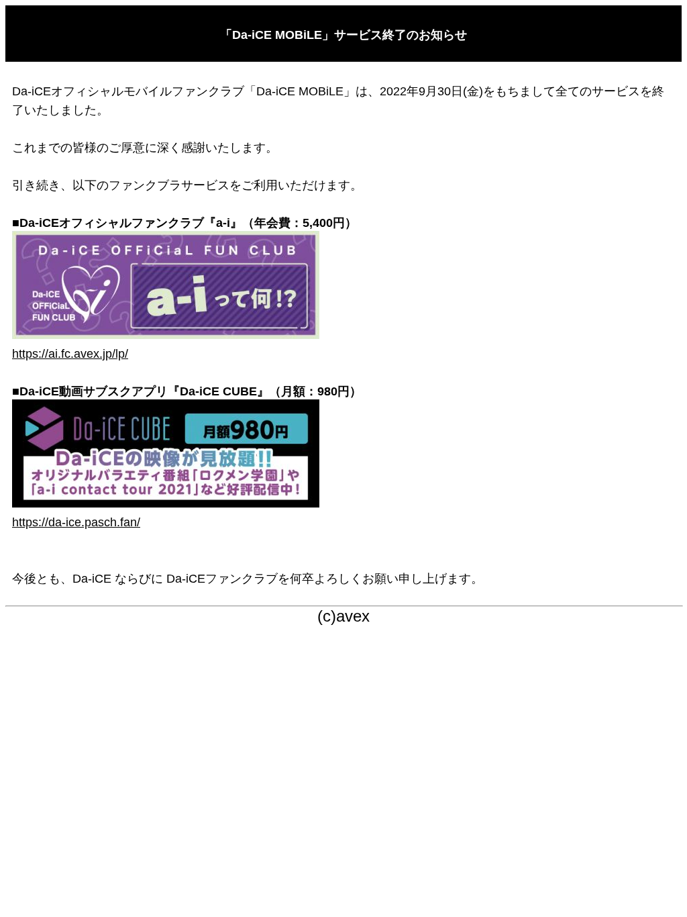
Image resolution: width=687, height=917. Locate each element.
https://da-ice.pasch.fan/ (76, 522)
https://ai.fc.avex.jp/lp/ (70, 353)
